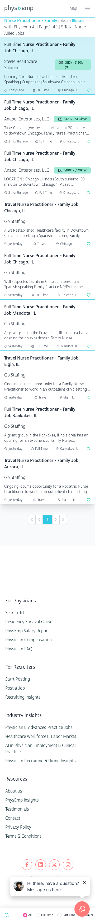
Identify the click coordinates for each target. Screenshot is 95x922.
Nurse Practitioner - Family (30, 20)
